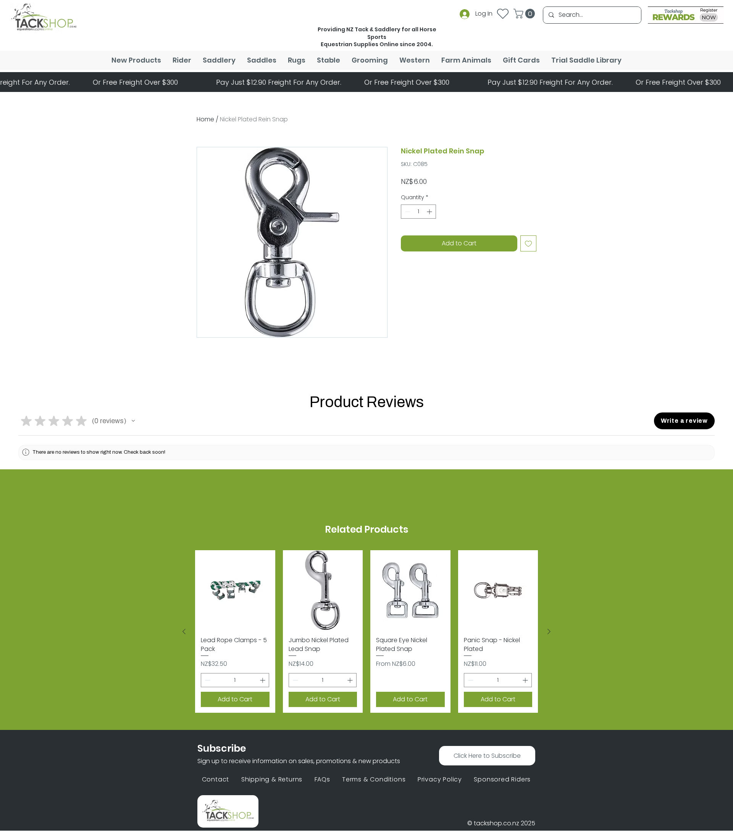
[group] (366, 631)
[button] (525, 13)
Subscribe (221, 748)
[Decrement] (407, 231)
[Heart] (503, 13)
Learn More (460, 202)
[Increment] (430, 231)
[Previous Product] (184, 631)
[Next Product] (549, 631)
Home (205, 119)
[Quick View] (235, 590)
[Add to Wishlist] (528, 263)
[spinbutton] (418, 231)
